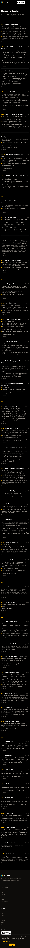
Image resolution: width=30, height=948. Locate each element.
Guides (3, 899)
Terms (2, 922)
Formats (3, 892)
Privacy (3, 920)
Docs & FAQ (4, 897)
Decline (4, 945)
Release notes (4, 904)
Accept (11, 945)
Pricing (3, 894)
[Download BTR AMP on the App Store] (21, 2)
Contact (3, 913)
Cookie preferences (6, 925)
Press (2, 915)
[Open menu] (27, 2)
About (2, 911)
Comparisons (4, 901)
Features (3, 890)
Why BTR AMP (4, 887)
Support (3, 918)
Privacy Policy (6, 941)
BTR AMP (7, 2)
